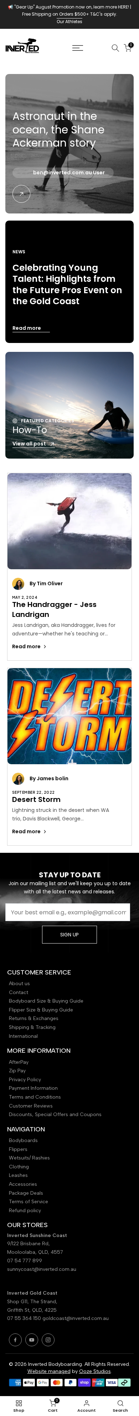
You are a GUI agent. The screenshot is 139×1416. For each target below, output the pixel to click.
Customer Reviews (31, 1106)
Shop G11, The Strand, (33, 1302)
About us (19, 984)
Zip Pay (17, 1071)
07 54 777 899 (24, 1261)
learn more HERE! (111, 7)
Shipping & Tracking (32, 1027)
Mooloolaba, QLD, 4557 (35, 1252)
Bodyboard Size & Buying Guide (46, 1001)
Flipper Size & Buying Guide (41, 1010)
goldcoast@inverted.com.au (75, 1318)
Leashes (18, 1175)
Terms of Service (28, 1202)
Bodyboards (23, 1140)
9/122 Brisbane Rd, (29, 1244)
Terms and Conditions (35, 1097)
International (23, 1036)
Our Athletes (69, 22)
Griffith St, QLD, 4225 (32, 1310)
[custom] (15, 1339)
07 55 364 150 (24, 1318)
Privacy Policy (25, 1080)
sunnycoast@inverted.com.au (41, 1269)
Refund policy (25, 1211)
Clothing (19, 1167)
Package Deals (26, 1193)
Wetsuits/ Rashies (29, 1158)
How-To (29, 430)
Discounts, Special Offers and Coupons (55, 1114)
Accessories (23, 1184)
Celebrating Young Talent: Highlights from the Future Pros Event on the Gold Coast (67, 284)
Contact (18, 992)
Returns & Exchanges (33, 1018)
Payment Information (33, 1088)
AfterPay (19, 1062)
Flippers (18, 1149)
